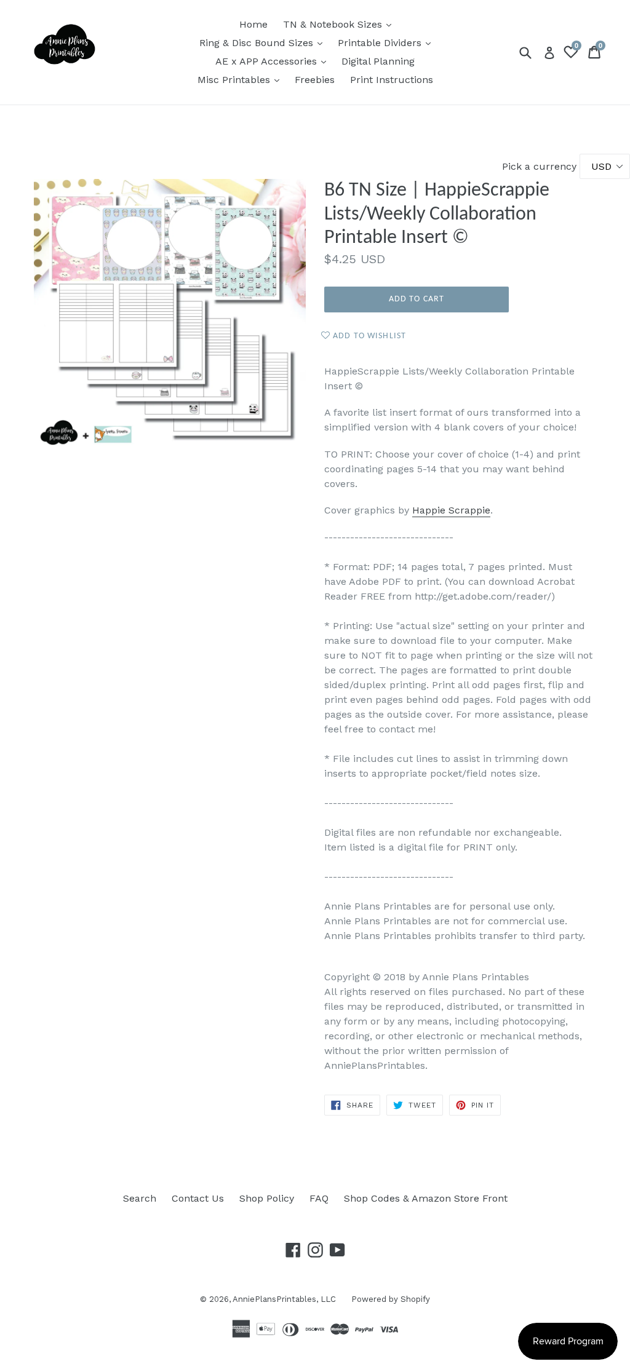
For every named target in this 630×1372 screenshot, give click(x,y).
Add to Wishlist (368, 336)
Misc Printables (241, 79)
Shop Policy (266, 1198)
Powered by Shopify (390, 1299)
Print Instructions (391, 79)
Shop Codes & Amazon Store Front (426, 1198)
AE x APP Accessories (273, 61)
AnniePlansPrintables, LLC (284, 1299)
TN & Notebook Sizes (340, 24)
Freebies (315, 79)
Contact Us (198, 1198)
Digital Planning (378, 61)
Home (253, 24)
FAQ (319, 1198)
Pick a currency (541, 166)
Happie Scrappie (451, 510)
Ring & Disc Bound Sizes (264, 42)
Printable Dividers (387, 42)
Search (139, 1198)
